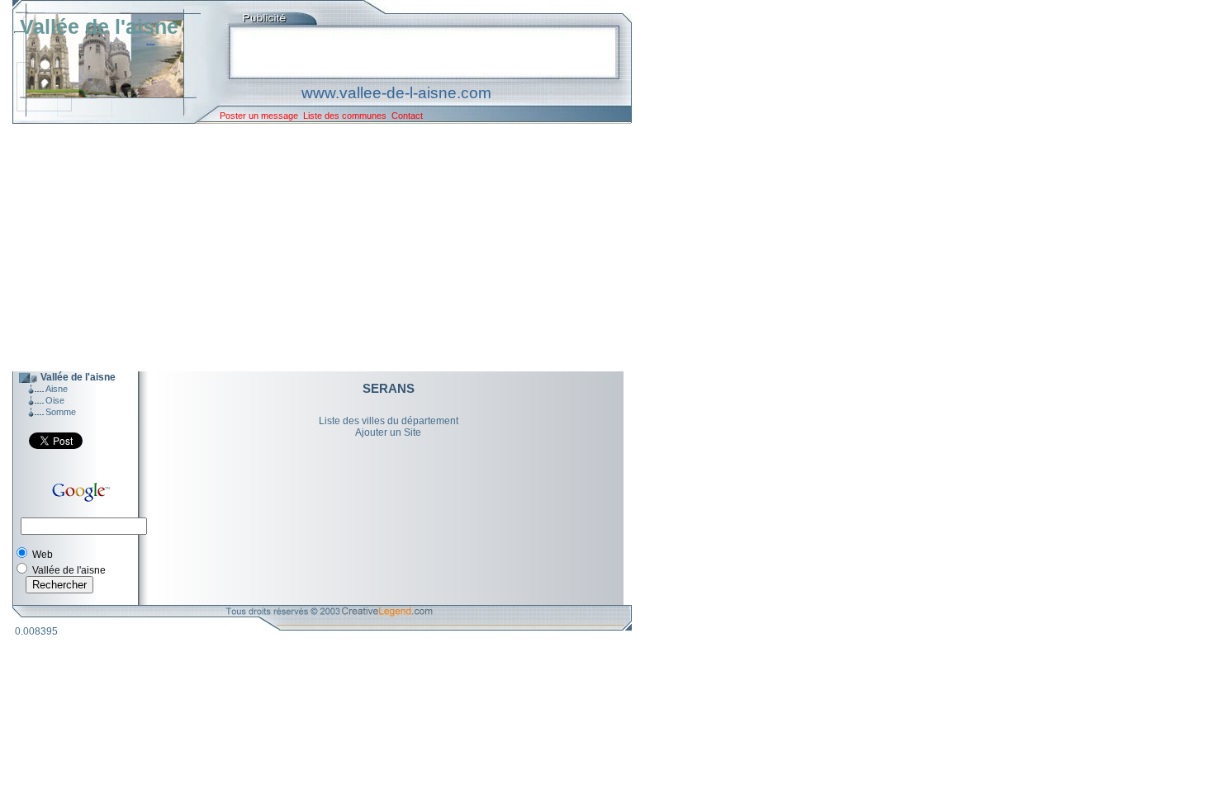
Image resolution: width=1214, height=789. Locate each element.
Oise (54, 400)
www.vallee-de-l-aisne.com (396, 93)
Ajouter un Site (388, 432)
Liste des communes (344, 115)
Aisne (56, 389)
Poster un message (259, 115)
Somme (60, 412)
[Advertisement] (309, 247)
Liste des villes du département (388, 421)
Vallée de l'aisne (99, 26)
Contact (407, 115)
